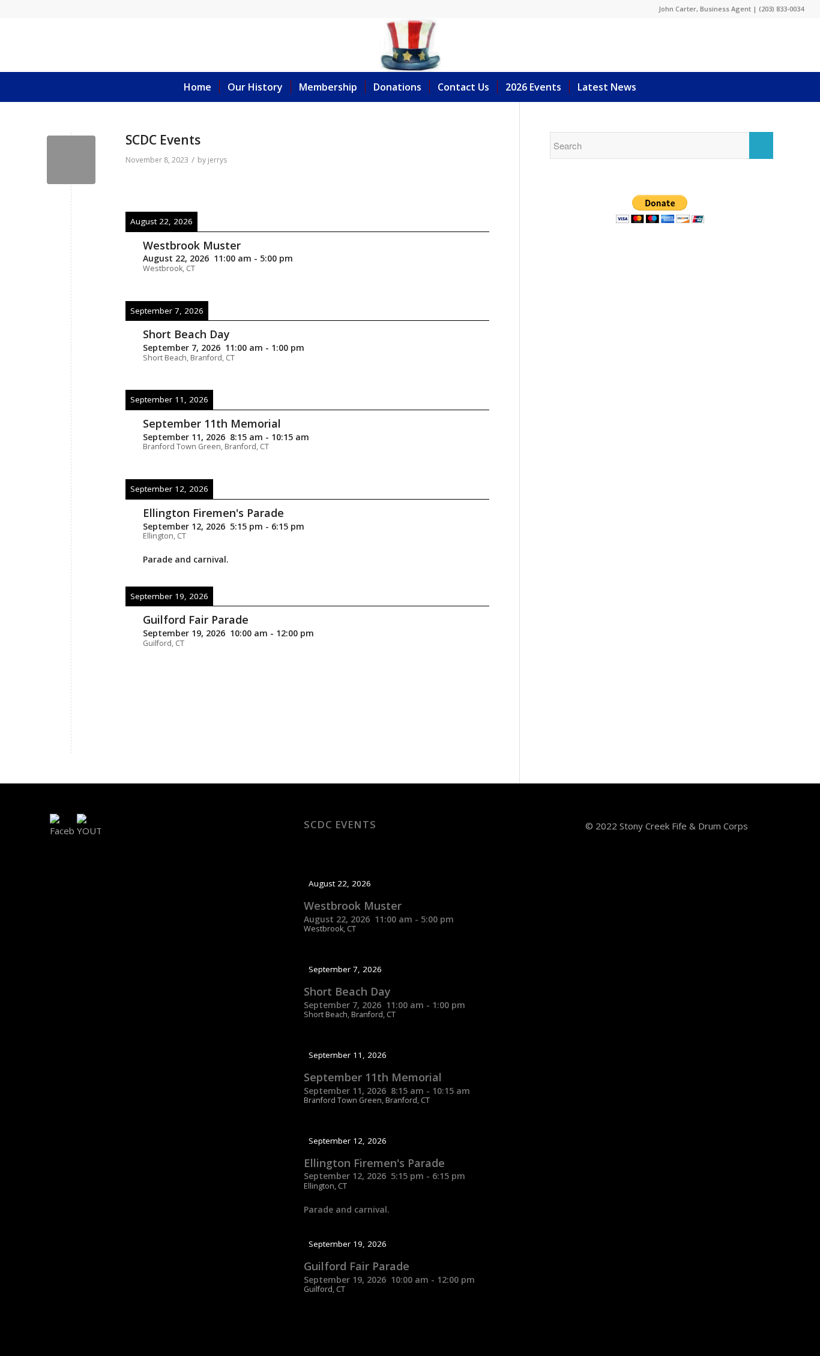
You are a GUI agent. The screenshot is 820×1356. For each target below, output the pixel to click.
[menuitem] (197, 87)
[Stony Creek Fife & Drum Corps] (410, 45)
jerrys (217, 160)
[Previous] (161, 187)
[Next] (452, 187)
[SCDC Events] (71, 160)
